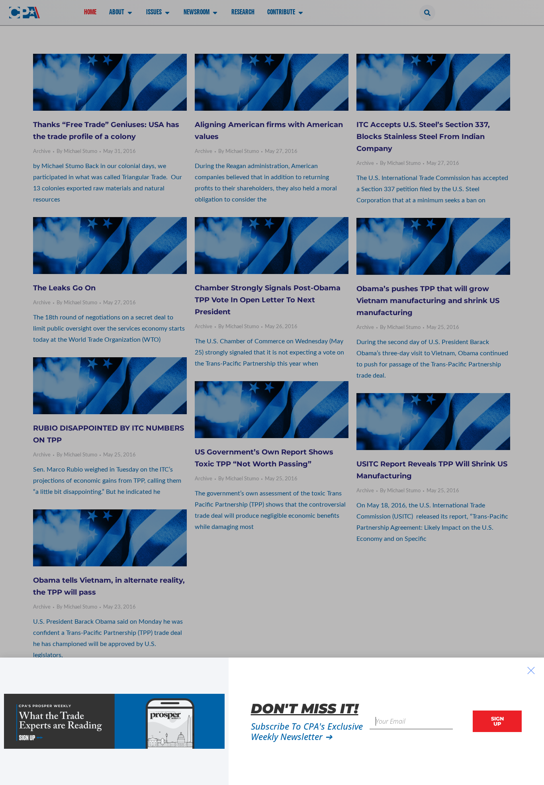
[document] (272, 392)
